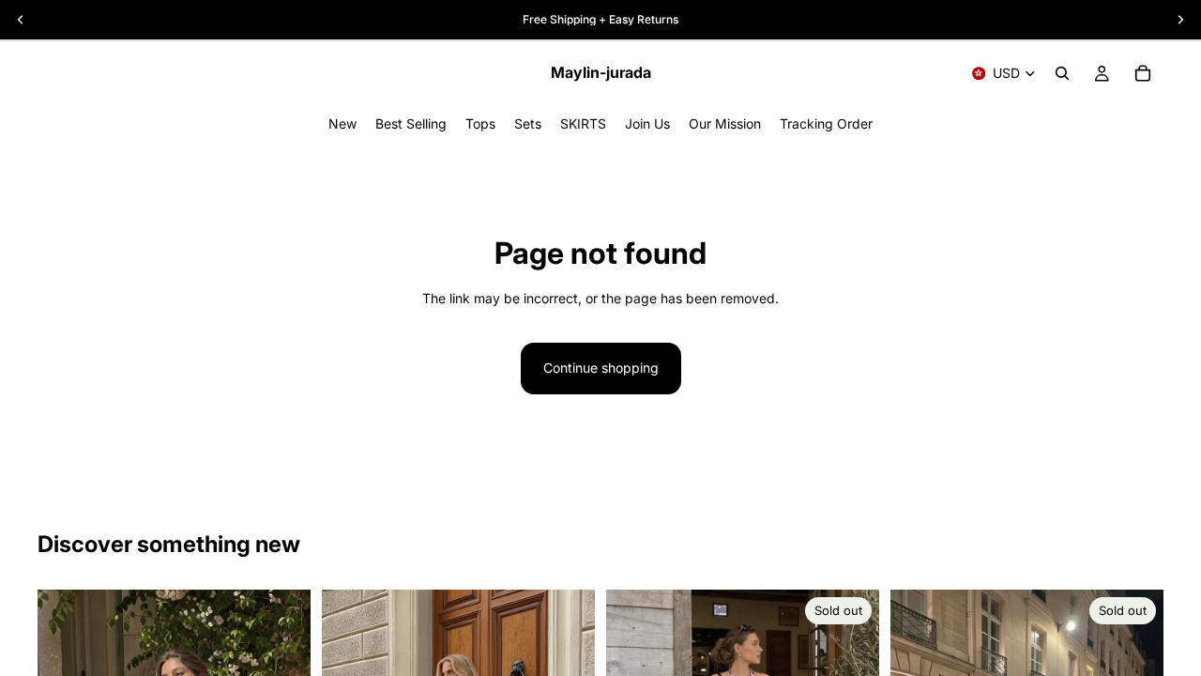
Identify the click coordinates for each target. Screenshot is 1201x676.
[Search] (1062, 73)
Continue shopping (601, 368)
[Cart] (1142, 73)
